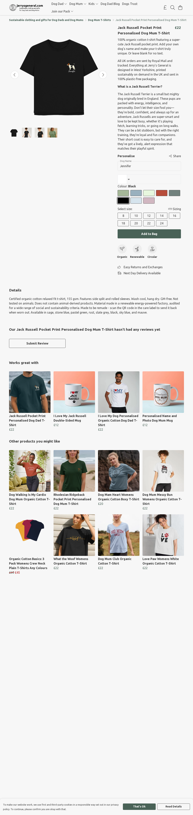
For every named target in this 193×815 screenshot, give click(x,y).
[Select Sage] (123, 193)
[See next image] (103, 75)
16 (174, 215)
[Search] (172, 7)
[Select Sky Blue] (136, 201)
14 (161, 215)
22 (149, 223)
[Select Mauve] (149, 201)
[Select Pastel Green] (149, 193)
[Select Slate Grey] (174, 193)
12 (149, 215)
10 (136, 215)
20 (136, 223)
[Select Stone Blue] (136, 193)
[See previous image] (14, 75)
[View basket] (180, 7)
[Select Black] (123, 201)
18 (123, 223)
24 (161, 223)
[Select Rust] (161, 193)
